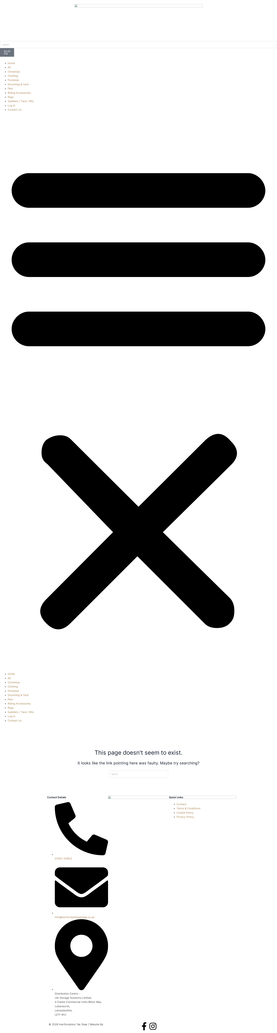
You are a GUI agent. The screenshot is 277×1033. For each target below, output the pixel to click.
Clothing (13, 75)
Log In (11, 105)
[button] (138, 394)
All (9, 67)
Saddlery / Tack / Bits (21, 101)
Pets (10, 88)
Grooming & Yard (18, 84)
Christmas (14, 71)
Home (11, 63)
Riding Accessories (19, 92)
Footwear (13, 80)
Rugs (11, 97)
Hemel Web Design (115, 1024)
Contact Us (14, 109)
